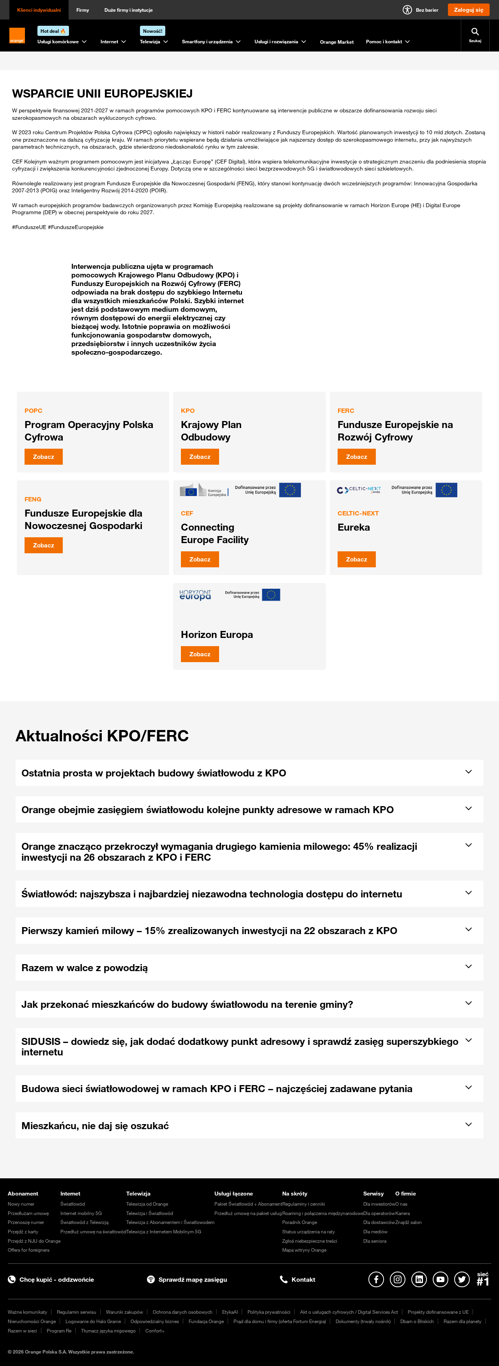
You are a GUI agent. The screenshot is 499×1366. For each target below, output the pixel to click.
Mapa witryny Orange (304, 1250)
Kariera (402, 1213)
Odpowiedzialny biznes (155, 1321)
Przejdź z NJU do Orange (34, 1241)
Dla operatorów (379, 1213)
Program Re (59, 1330)
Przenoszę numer (26, 1222)
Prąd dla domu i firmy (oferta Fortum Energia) (280, 1321)
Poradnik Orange (299, 1222)
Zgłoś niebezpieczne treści (309, 1241)
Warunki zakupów (124, 1312)
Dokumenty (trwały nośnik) (363, 1321)
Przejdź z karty (23, 1231)
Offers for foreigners (29, 1250)
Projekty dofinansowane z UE (438, 1312)
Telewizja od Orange (147, 1204)
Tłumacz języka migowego (108, 1330)
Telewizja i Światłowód (149, 1213)
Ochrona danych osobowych (182, 1312)
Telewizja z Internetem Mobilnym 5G (163, 1231)
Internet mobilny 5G (81, 1213)
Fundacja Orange (206, 1321)
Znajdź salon (408, 1222)
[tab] (244, 771)
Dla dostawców (379, 1222)
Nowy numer (21, 1204)
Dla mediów (375, 1231)
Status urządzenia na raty (308, 1231)
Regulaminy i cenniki (303, 1204)
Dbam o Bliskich (417, 1321)
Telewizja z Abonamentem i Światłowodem (170, 1222)
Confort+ (155, 1330)
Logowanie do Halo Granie (93, 1321)
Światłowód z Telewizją (84, 1222)
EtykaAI (230, 1312)
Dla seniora (374, 1241)
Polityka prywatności (269, 1312)
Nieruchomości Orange (32, 1321)
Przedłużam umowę (28, 1213)
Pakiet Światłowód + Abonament (248, 1204)
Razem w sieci (22, 1330)
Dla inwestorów (379, 1204)
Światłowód (72, 1204)
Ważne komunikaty (27, 1312)
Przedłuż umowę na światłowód (93, 1231)
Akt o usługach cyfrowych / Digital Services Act (349, 1312)
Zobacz (43, 456)
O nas (401, 1204)
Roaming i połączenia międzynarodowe (322, 1213)
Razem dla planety (462, 1321)
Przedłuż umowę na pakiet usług (248, 1213)
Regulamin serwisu (76, 1312)
